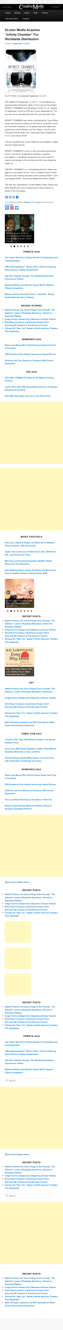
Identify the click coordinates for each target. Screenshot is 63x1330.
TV (32, 202)
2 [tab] (14, 246)
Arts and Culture (11, 18)
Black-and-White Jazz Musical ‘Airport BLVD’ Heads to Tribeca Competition (29, 286)
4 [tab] (21, 246)
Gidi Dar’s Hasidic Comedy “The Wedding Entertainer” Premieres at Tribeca (30, 277)
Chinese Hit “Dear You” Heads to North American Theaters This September (31, 714)
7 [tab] (28, 611)
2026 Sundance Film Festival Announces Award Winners (30, 354)
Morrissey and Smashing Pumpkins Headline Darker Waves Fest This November (28, 562)
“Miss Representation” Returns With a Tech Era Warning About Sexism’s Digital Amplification (30, 268)
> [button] (30, 228)
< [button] (8, 228)
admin (38, 202)
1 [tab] (11, 246)
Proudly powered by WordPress (31, 1324)
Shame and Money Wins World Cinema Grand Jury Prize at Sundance (30, 346)
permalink (9, 204)
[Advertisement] (31, 433)
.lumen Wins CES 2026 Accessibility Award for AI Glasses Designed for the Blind (31, 388)
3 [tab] (18, 246)
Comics (45, 12)
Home (7, 12)
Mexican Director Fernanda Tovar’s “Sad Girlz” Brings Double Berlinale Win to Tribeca (29, 295)
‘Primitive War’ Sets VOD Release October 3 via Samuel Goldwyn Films (30, 741)
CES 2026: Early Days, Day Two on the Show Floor (28, 396)
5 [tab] (24, 246)
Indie (36, 12)
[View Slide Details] (19, 228)
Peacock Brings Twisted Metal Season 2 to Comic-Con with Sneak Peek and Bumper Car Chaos (29, 759)
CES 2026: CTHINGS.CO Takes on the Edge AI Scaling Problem (29, 379)
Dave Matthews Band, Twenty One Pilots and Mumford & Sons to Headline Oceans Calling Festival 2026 (30, 571)
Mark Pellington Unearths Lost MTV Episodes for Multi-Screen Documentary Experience (30, 724)
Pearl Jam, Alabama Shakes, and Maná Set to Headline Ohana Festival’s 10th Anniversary (30, 544)
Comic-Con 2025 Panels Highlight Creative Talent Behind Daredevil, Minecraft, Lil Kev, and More (30, 750)
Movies (17, 12)
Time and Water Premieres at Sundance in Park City (28, 799)
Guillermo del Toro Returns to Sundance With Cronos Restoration (29, 362)
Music (27, 12)
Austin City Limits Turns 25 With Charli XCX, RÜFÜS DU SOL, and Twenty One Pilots (30, 553)
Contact (26, 18)
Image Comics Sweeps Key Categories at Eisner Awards (30, 319)
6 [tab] (28, 246)
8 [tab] (31, 611)
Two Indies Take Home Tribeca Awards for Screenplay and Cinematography (31, 259)
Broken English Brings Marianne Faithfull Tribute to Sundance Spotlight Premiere (28, 807)
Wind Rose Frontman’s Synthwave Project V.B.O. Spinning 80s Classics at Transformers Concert (27, 705)
